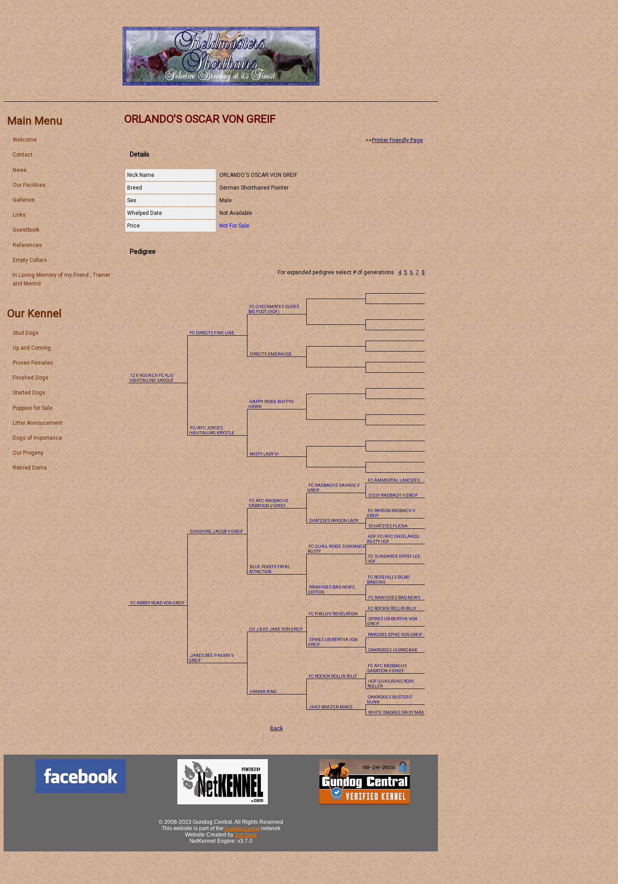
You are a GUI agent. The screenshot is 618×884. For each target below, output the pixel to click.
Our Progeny (28, 453)
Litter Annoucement (37, 423)
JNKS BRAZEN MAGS (330, 706)
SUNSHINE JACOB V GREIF (216, 531)
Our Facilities (29, 185)
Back (276, 728)
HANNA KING (263, 691)
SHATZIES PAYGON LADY (333, 520)
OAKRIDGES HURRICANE (393, 649)
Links (19, 215)
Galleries (24, 200)
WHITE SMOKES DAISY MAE (396, 712)
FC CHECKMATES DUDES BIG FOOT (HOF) (273, 309)
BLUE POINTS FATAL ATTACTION (269, 569)
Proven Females (33, 363)
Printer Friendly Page (397, 140)
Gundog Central (242, 828)
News (20, 170)
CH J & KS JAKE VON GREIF (276, 629)
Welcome (25, 140)
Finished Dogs (30, 378)
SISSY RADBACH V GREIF (393, 495)
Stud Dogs (25, 333)
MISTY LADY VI (264, 454)
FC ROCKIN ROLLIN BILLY (392, 608)
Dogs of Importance (37, 438)
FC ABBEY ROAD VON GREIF (157, 602)
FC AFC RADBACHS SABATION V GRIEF (268, 503)
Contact (23, 155)
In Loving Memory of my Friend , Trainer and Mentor (61, 279)
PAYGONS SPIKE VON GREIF (395, 634)
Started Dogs (29, 393)
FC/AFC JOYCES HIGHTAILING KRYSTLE (211, 430)
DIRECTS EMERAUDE (271, 354)
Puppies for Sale (32, 408)
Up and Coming (32, 348)
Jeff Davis (246, 834)
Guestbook (26, 230)
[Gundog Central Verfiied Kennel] (364, 802)
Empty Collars (30, 260)
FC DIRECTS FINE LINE (212, 332)
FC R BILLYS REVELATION (333, 613)
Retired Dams (30, 468)
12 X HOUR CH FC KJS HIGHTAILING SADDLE (151, 378)
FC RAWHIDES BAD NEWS (394, 597)
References (27, 245)
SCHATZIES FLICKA (388, 525)
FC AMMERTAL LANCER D (394, 480)
